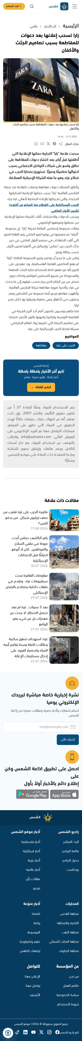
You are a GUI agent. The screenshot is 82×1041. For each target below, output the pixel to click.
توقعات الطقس (30, 951)
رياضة (36, 923)
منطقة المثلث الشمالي (64, 941)
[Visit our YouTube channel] (35, 1032)
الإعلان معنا (32, 976)
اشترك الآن (68, 739)
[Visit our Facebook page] (57, 1032)
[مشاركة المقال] (62, 144)
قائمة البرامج (70, 851)
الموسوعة (33, 932)
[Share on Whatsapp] (37, 144)
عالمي (34, 26)
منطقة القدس (69, 913)
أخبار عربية (34, 860)
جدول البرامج (70, 860)
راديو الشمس (68, 832)
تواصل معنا (33, 985)
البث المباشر (12, 6)
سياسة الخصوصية (67, 995)
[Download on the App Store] (64, 794)
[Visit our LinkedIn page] (27, 1032)
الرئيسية (71, 26)
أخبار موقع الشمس (25, 832)
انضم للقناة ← (41, 387)
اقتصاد (35, 913)
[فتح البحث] (32, 6)
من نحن (74, 976)
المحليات (72, 904)
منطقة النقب (70, 932)
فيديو (36, 888)
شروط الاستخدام (68, 1004)
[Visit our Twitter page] (43, 1032)
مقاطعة (41, 345)
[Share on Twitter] (50, 144)
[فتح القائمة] (74, 6)
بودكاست (73, 869)
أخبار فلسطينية (30, 842)
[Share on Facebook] (56, 144)
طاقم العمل (71, 985)
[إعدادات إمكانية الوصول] (8, 1033)
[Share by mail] (44, 144)
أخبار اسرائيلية (31, 851)
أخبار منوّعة (31, 904)
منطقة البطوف (69, 951)
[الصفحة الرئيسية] (58, 6)
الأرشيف (35, 995)
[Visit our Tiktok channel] (19, 1032)
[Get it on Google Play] (32, 794)
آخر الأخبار (50, 26)
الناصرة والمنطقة (68, 923)
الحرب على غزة (65, 345)
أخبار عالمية (33, 869)
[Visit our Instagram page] (51, 1032)
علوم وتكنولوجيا (30, 941)
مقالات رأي (33, 879)
